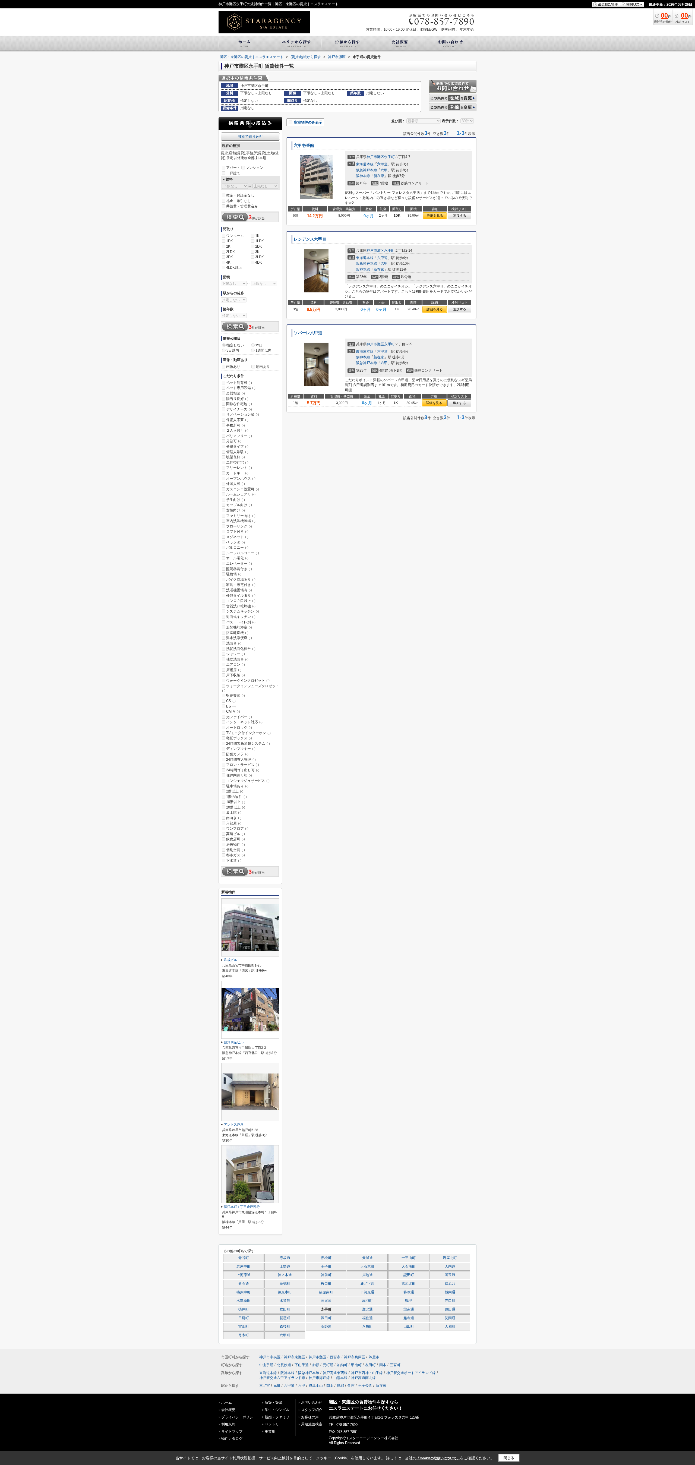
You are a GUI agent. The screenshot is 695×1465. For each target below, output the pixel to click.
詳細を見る (435, 215)
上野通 (285, 1266)
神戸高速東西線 (335, 1373)
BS (231, 706)
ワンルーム (235, 236)
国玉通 (450, 1275)
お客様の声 (310, 1417)
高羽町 (367, 1301)
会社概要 (228, 1410)
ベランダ (235, 542)
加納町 (342, 1365)
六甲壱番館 (304, 145)
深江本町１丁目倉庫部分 (242, 1207)
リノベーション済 (242, 414)
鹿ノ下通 (367, 1284)
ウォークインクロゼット (248, 680)
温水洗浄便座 (239, 638)
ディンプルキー (240, 749)
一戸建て (233, 173)
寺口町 (450, 1301)
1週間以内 (263, 350)
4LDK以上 (234, 268)
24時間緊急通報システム (248, 743)
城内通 (450, 1292)
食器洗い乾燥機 (240, 606)
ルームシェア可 (240, 494)
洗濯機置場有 (239, 590)
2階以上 (234, 791)
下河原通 (367, 1292)
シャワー (235, 654)
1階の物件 (236, 797)
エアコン (235, 664)
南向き (233, 818)
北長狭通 (284, 1365)
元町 (276, 1386)
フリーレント (239, 468)
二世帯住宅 (237, 462)
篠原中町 (243, 1292)
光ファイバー (239, 717)
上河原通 (243, 1275)
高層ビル (235, 834)
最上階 (233, 812)
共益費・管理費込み (242, 206)
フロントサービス (242, 765)
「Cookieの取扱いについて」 (438, 1458)
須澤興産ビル (234, 1042)
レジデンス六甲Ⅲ (310, 239)
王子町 (326, 1266)
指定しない (235, 345)
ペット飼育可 (239, 383)
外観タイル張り (240, 595)
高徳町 (285, 1284)
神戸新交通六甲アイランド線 (282, 1378)
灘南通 (408, 1309)
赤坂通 (285, 1258)
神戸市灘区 (375, 157)
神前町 (326, 1275)
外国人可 (235, 484)
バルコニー (237, 547)
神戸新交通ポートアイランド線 (411, 1373)
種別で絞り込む (250, 136)
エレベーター (239, 563)
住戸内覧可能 (239, 775)
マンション (254, 168)
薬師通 (326, 1326)
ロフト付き (237, 531)
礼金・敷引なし (238, 201)
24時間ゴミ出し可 (242, 770)
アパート (233, 168)
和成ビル (230, 960)
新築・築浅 (273, 1402)
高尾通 (326, 1301)
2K (228, 246)
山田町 (408, 1326)
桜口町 (326, 1284)
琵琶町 (285, 1318)
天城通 (367, 1258)
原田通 (450, 1309)
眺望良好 (235, 457)
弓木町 (243, 1335)
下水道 (233, 860)
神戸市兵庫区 (354, 1357)
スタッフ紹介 (311, 1410)
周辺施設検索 (311, 1424)
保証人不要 (237, 420)
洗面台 (233, 643)
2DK (258, 246)
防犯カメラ (237, 754)
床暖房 (233, 670)
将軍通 (408, 1292)
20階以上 (235, 807)
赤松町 (326, 1258)
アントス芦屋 (234, 1124)
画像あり (233, 367)
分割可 (233, 441)
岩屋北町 (450, 1258)
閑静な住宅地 (239, 404)
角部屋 (233, 823)
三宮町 (395, 1365)
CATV (233, 711)
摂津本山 (316, 1386)
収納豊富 (235, 695)
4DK (258, 262)
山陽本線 (340, 1378)
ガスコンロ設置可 (242, 489)
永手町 (389, 157)
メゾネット (237, 537)
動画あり (263, 367)
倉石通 (243, 1284)
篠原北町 (409, 1284)
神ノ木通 (285, 1275)
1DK (229, 241)
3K (257, 252)
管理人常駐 (237, 452)
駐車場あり (237, 786)
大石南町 (409, 1266)
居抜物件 (235, 844)
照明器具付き (239, 569)
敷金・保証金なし (240, 195)
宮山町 (243, 1326)
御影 (315, 1365)
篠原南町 (326, 1292)
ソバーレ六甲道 (308, 333)
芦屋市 (374, 1357)
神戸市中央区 (269, 1357)
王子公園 (365, 1386)
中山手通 (266, 1365)
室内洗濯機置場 (240, 521)
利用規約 (228, 1424)
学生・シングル (277, 1410)
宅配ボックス (239, 738)
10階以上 (235, 802)
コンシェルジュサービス (248, 781)
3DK (229, 257)
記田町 (408, 1275)
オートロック (239, 727)
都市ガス (235, 855)
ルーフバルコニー (242, 553)
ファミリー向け (240, 516)
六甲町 (285, 1335)
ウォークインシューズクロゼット (250, 688)
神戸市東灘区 (294, 1357)
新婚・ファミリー (279, 1417)
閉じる (509, 1458)
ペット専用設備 (240, 388)
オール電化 (237, 558)
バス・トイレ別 (240, 622)
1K (257, 236)
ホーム (226, 1402)
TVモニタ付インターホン (248, 733)
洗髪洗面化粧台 (240, 649)
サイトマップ (231, 1431)
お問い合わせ (311, 1402)
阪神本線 (363, 176)
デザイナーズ (239, 409)
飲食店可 (235, 839)
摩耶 (340, 1386)
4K (228, 262)
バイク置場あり (240, 579)
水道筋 (285, 1301)
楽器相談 (235, 393)
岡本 (382, 1365)
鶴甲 (408, 1301)
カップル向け (239, 505)
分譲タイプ (237, 446)
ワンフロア (237, 828)
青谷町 (243, 1258)
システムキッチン (242, 611)
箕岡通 (450, 1318)
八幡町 (367, 1326)
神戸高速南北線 (363, 1378)
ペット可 (272, 1424)
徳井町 (243, 1309)
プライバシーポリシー (239, 1417)
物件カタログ (231, 1438)
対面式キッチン (240, 617)
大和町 (450, 1326)
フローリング (239, 526)
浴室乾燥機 (237, 633)
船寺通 (408, 1318)
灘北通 (367, 1309)
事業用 (270, 1431)
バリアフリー (239, 436)
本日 (259, 345)
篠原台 (450, 1284)
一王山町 (409, 1258)
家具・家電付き (240, 585)
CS (231, 701)
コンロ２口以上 (240, 601)
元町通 (328, 1365)
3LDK (259, 257)
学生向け (235, 500)
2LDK (230, 252)
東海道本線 (365, 164)
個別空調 (235, 850)
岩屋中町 (243, 1266)
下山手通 (302, 1365)
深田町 (326, 1318)
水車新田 (243, 1301)
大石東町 (367, 1266)
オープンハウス (240, 478)
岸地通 (367, 1275)
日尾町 (243, 1318)
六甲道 (382, 164)
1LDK (259, 241)
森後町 (285, 1326)
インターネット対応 (244, 722)
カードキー (237, 473)
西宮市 (335, 1357)
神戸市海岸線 (319, 1378)
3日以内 (232, 350)
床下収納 (235, 675)
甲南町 (356, 1365)
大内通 (450, 1266)
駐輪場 (233, 574)
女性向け (235, 510)
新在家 (379, 176)
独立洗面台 (237, 659)
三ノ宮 (264, 1386)
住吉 (351, 1386)
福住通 (367, 1318)
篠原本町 (285, 1292)
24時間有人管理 (241, 759)
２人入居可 (237, 430)
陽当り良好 (237, 399)
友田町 (285, 1309)
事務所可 (235, 425)
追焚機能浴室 (239, 627)
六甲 (384, 170)
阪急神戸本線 (366, 170)
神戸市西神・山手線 (367, 1373)
